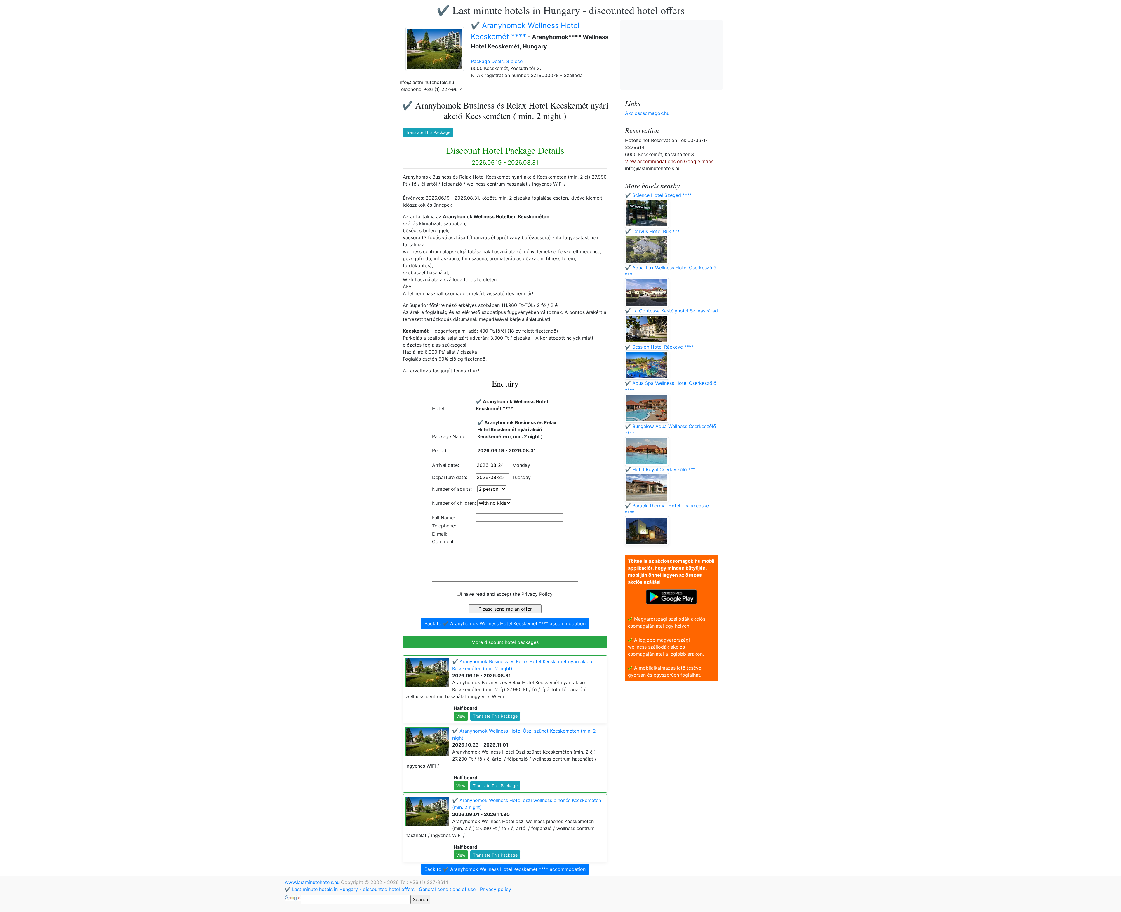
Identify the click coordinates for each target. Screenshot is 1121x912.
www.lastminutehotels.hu (313, 882)
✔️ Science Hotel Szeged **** (658, 195)
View (460, 716)
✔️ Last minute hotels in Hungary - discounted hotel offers (561, 10)
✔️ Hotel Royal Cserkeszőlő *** (660, 469)
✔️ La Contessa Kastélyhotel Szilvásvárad (671, 311)
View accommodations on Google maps (669, 161)
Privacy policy (495, 889)
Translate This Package (428, 132)
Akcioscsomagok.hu (647, 113)
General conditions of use (447, 889)
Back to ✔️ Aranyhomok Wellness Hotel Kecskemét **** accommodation (505, 623)
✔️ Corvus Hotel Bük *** (652, 231)
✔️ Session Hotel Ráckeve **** (659, 347)
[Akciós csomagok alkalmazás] (671, 596)
